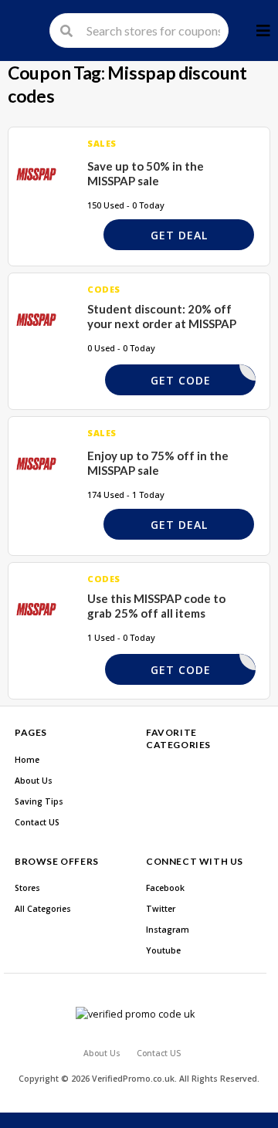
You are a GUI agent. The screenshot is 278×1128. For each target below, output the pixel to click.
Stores (27, 887)
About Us (34, 780)
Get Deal (179, 235)
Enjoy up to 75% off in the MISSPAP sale (158, 463)
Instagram (167, 929)
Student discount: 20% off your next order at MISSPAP (161, 316)
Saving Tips (39, 801)
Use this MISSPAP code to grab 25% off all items (156, 606)
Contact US (37, 822)
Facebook (165, 887)
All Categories (43, 908)
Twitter (160, 908)
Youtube (163, 950)
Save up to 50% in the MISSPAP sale (145, 173)
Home (27, 759)
